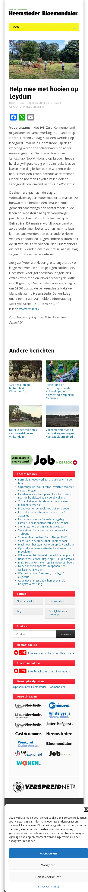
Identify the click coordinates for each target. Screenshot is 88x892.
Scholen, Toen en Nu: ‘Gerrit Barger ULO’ (42, 537)
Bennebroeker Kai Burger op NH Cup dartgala (46, 559)
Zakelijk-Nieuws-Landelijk (58, 612)
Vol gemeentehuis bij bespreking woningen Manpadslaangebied (61, 433)
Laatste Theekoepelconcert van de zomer (43, 523)
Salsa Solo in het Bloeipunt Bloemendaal (42, 541)
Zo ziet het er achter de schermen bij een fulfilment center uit (43, 503)
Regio (20, 611)
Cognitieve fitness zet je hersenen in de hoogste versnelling (41, 582)
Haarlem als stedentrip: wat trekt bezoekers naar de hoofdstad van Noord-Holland (44, 496)
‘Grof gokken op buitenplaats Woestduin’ (19, 388)
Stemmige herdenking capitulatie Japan (41, 526)
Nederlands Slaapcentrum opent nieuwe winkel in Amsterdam (42, 567)
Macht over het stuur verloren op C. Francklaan (46, 544)
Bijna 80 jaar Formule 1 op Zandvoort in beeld (46, 562)
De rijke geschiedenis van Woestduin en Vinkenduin (23, 433)
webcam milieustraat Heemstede (51, 653)
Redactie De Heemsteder (32, 102)
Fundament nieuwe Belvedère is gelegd (42, 519)
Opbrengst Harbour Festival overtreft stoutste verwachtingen (46, 488)
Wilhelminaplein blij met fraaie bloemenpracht (46, 555)
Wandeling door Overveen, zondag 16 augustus (41, 575)
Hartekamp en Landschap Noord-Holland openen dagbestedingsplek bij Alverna (60, 391)
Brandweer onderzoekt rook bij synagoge (43, 508)
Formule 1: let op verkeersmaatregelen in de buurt (45, 481)
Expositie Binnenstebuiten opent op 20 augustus (41, 514)
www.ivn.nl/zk (29, 309)
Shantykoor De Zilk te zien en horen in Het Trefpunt (43, 532)
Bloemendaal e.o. (27, 601)
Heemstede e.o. (35, 106)
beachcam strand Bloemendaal (50, 671)
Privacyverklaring (48, 886)
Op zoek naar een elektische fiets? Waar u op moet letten (45, 550)
